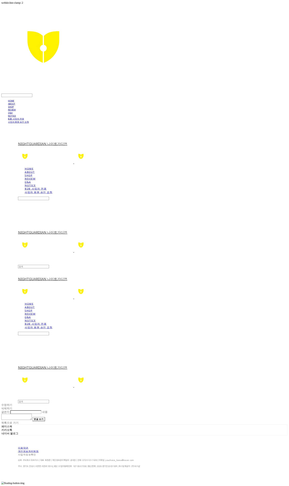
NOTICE (12, 115)
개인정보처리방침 (28, 451)
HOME (11, 100)
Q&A (10, 112)
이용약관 (23, 447)
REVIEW (12, 109)
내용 (44, 411)
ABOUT (11, 103)
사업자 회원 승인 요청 (18, 121)
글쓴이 (5, 411)
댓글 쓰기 (38, 419)
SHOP (11, 106)
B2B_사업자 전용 (16, 118)
